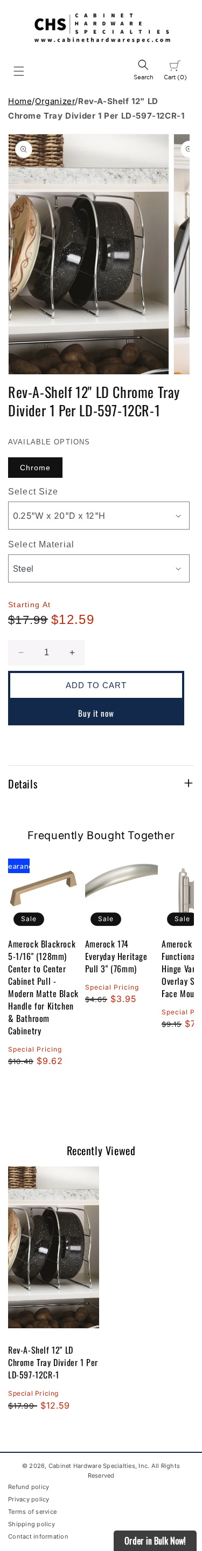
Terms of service (32, 1511)
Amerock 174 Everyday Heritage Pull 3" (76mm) (116, 956)
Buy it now (96, 713)
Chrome (35, 467)
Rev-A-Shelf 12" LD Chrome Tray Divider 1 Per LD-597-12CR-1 (53, 1362)
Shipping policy (31, 1524)
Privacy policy (29, 1499)
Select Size (33, 491)
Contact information (38, 1536)
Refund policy (28, 1487)
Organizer (55, 101)
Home (20, 101)
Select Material (41, 544)
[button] (19, 71)
